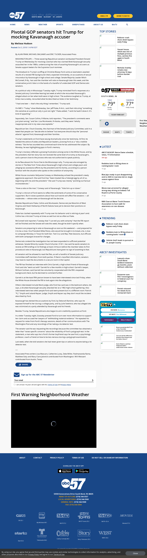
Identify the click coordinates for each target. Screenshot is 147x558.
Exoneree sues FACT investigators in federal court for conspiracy (125, 277)
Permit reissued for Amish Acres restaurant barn (124, 290)
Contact (37, 458)
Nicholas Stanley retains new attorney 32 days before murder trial (124, 72)
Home (12, 24)
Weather (43, 24)
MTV (114, 24)
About (22, 458)
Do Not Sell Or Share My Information (110, 458)
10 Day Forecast (117, 115)
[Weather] (117, 92)
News (27, 24)
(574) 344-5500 (80, 502)
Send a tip (104, 16)
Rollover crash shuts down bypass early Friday (125, 39)
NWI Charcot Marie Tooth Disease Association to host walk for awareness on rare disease (116, 203)
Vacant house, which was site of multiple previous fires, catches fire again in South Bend (124, 54)
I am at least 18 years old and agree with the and (43, 385)
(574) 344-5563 (83, 499)
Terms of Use (52, 385)
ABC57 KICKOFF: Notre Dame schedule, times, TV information (118, 153)
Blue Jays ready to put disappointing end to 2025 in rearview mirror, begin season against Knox (117, 177)
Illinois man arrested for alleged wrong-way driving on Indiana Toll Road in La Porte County (116, 190)
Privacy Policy (66, 385)
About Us (98, 24)
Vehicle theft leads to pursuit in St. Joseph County (119, 241)
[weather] (104, 105)
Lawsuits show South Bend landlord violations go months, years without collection (125, 262)
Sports (59, 24)
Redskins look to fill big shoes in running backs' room (115, 164)
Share (25, 365)
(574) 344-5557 (82, 496)
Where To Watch (123, 16)
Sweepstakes (78, 24)
